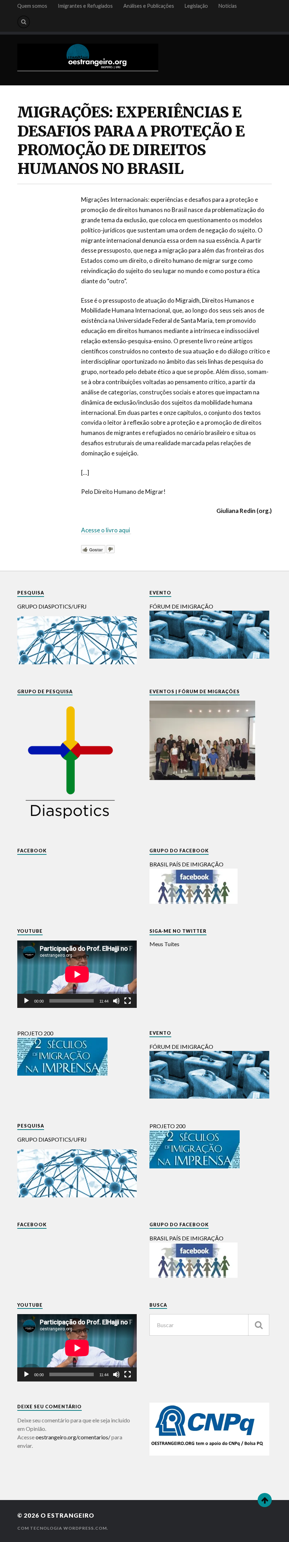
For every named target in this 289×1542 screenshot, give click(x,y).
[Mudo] (116, 1000)
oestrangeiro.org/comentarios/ (73, 1437)
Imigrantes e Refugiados (85, 6)
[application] (77, 974)
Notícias (228, 6)
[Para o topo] (265, 1500)
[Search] (23, 22)
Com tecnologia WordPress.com (62, 1528)
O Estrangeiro (67, 1515)
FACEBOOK (32, 850)
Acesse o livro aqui (106, 530)
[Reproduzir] (26, 1000)
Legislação (196, 6)
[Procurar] (258, 1325)
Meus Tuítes (164, 944)
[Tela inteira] (127, 1000)
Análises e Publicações (148, 6)
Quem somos (32, 6)
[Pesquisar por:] (209, 1325)
